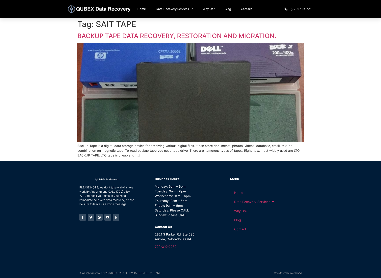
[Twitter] (91, 217)
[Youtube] (107, 217)
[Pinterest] (99, 217)
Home (141, 9)
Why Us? (209, 9)
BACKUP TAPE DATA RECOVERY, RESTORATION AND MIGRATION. (176, 36)
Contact (246, 9)
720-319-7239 (165, 247)
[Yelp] (116, 217)
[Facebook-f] (82, 217)
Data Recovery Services (172, 9)
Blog (228, 9)
